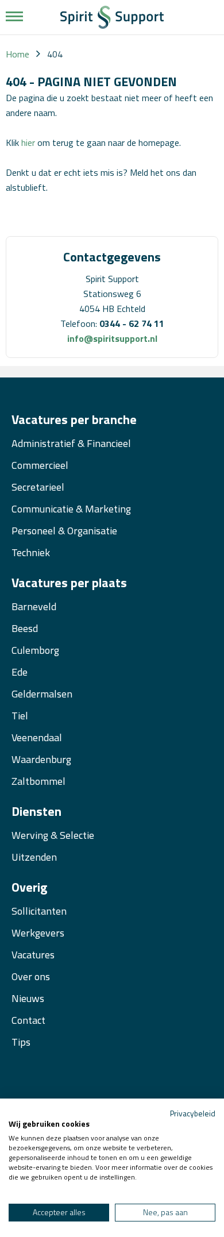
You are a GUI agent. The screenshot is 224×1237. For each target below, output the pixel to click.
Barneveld (33, 606)
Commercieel (39, 465)
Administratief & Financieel (71, 443)
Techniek (30, 552)
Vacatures (33, 954)
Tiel (19, 715)
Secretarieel (37, 487)
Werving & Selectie (52, 835)
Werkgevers (37, 933)
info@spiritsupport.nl (112, 338)
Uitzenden (34, 857)
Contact (28, 1020)
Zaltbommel (38, 781)
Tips (20, 1042)
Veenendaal (36, 737)
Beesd (24, 628)
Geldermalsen (41, 694)
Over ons (30, 976)
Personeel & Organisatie (64, 530)
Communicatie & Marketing (71, 509)
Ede (19, 672)
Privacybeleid (192, 1113)
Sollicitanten (39, 911)
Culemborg (35, 650)
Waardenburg (41, 759)
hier (28, 142)
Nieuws (27, 998)
